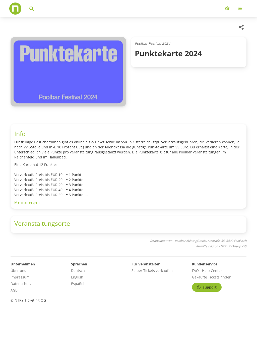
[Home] (15, 8)
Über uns (18, 270)
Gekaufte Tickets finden (211, 277)
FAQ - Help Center (207, 270)
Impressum (20, 277)
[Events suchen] (31, 8)
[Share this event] (241, 27)
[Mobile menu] (240, 8)
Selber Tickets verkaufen (152, 270)
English (77, 277)
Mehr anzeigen (27, 202)
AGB (14, 290)
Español (77, 283)
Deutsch (78, 270)
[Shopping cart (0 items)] (227, 8)
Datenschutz (21, 283)
